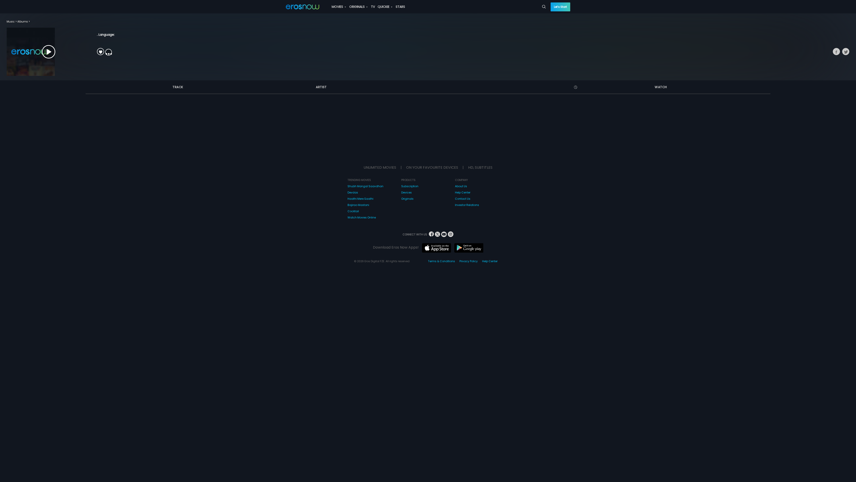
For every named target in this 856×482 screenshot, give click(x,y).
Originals (407, 199)
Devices (406, 192)
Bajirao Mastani (358, 205)
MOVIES (338, 6)
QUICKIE (384, 6)
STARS (400, 6)
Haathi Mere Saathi (360, 199)
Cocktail (353, 211)
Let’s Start (560, 7)
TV (373, 6)
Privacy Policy (468, 261)
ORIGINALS (357, 6)
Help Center (462, 192)
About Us (461, 186)
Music (11, 21)
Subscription (409, 186)
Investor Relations (467, 205)
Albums (22, 21)
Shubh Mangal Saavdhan (365, 186)
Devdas (353, 192)
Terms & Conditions (441, 261)
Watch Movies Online (362, 217)
